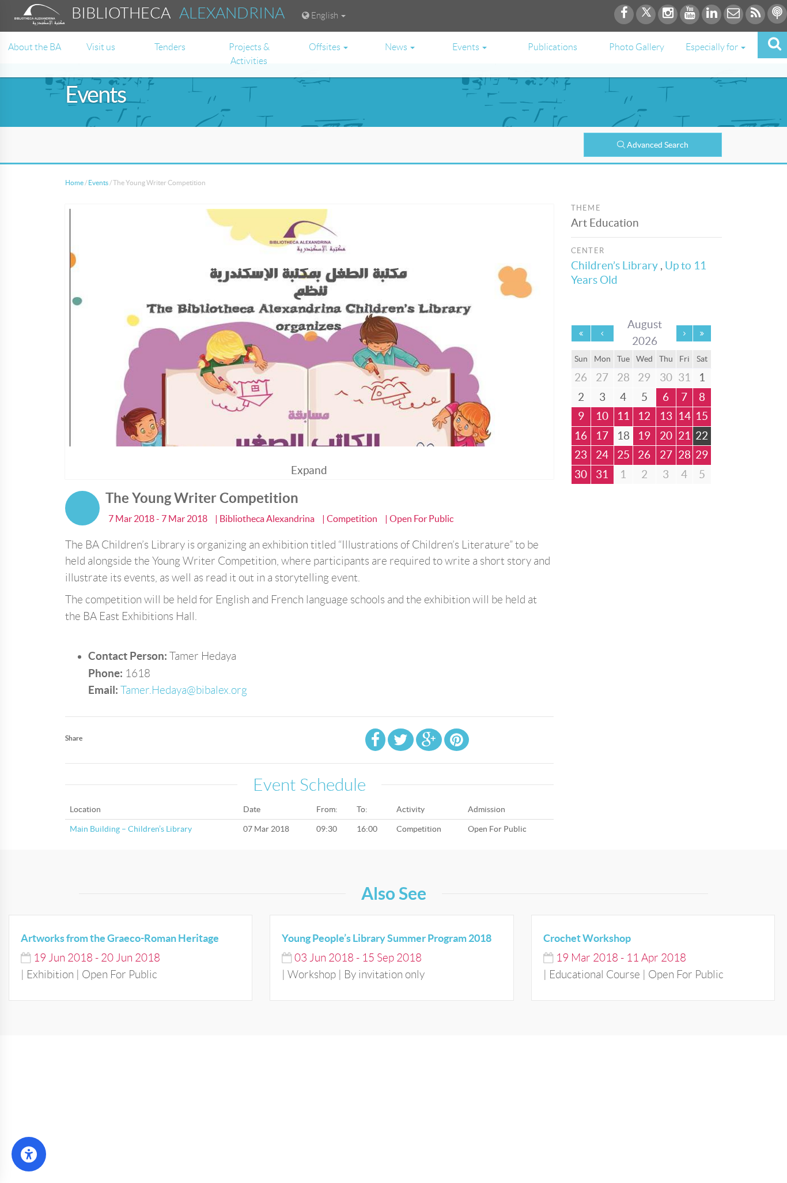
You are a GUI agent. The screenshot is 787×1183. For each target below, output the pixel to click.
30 (580, 474)
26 (644, 455)
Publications (552, 47)
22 (701, 436)
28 (684, 455)
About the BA (34, 47)
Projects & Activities (249, 54)
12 (644, 416)
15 (701, 416)
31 (602, 474)
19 (644, 436)
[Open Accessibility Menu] (29, 1154)
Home (74, 182)
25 (623, 455)
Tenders (170, 47)
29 (701, 455)
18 (623, 436)
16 (580, 436)
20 (666, 436)
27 (666, 455)
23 (580, 455)
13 (666, 416)
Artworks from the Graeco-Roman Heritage (120, 938)
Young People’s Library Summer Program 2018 (386, 938)
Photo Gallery (636, 47)
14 (684, 416)
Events (98, 182)
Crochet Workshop (587, 938)
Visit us (100, 47)
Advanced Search (657, 144)
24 (602, 455)
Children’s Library (614, 266)
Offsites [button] (325, 47)
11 (623, 416)
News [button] (397, 47)
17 (602, 436)
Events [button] (466, 47)
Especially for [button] (713, 47)
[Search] (772, 45)
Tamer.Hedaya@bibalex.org (183, 690)
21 (684, 436)
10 (602, 416)
